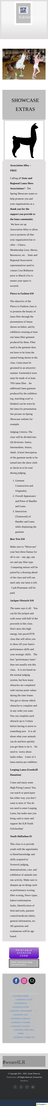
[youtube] (33, 1087)
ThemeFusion (11, 1077)
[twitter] (21, 1087)
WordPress (24, 1081)
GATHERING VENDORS (20, 1022)
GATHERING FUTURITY (20, 1026)
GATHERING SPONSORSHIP (20, 1011)
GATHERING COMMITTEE (24, 1037)
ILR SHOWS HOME (20, 996)
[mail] (32, 980)
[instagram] (24, 980)
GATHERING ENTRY (20, 1007)
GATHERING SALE (20, 1015)
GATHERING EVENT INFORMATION (23, 1001)
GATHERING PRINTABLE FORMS (24, 1031)
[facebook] (16, 980)
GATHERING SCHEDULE (20, 1019)
